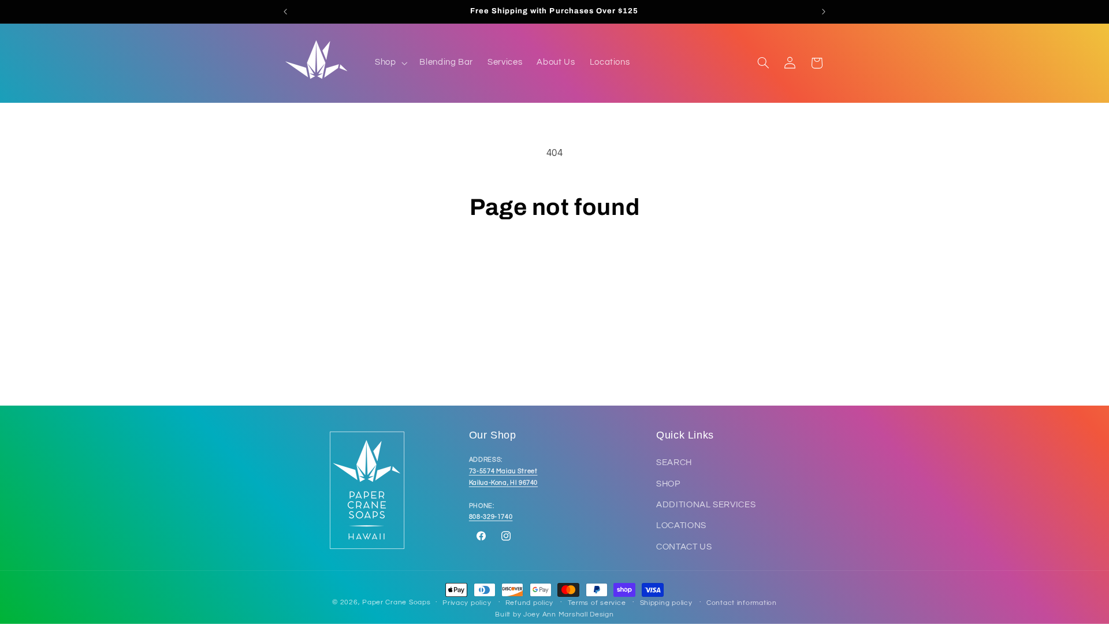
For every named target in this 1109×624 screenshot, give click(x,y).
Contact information (741, 603)
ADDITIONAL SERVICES (706, 504)
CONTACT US (684, 547)
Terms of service (597, 603)
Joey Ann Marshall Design (568, 614)
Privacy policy (466, 603)
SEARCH (674, 463)
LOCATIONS (681, 526)
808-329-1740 (491, 517)
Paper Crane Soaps (396, 602)
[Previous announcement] (285, 11)
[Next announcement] (823, 11)
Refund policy (529, 603)
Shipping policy (666, 603)
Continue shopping (555, 267)
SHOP (668, 484)
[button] (389, 63)
